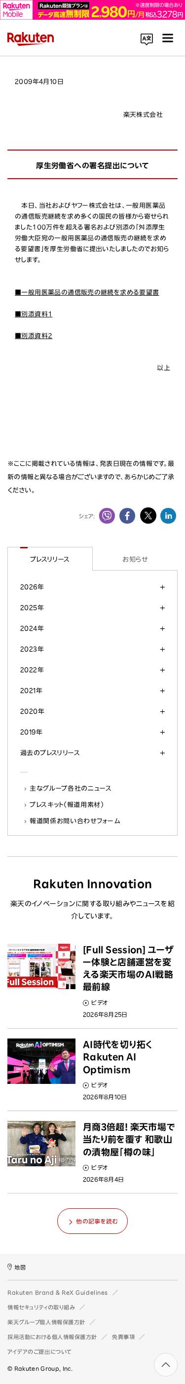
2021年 (31, 690)
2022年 (32, 669)
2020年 (32, 711)
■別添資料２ (33, 336)
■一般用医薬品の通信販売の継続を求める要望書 (87, 292)
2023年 (32, 649)
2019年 (31, 732)
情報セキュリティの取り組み (41, 1307)
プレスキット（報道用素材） (67, 804)
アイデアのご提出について (39, 1351)
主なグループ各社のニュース (71, 788)
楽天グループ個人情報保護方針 (46, 1322)
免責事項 (123, 1337)
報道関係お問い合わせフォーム (75, 820)
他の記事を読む (96, 1221)
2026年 (32, 586)
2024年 (32, 628)
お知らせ (135, 559)
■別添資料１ (33, 314)
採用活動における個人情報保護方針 (52, 1337)
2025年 (32, 607)
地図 (20, 1267)
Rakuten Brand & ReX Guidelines (57, 1292)
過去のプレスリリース (50, 752)
